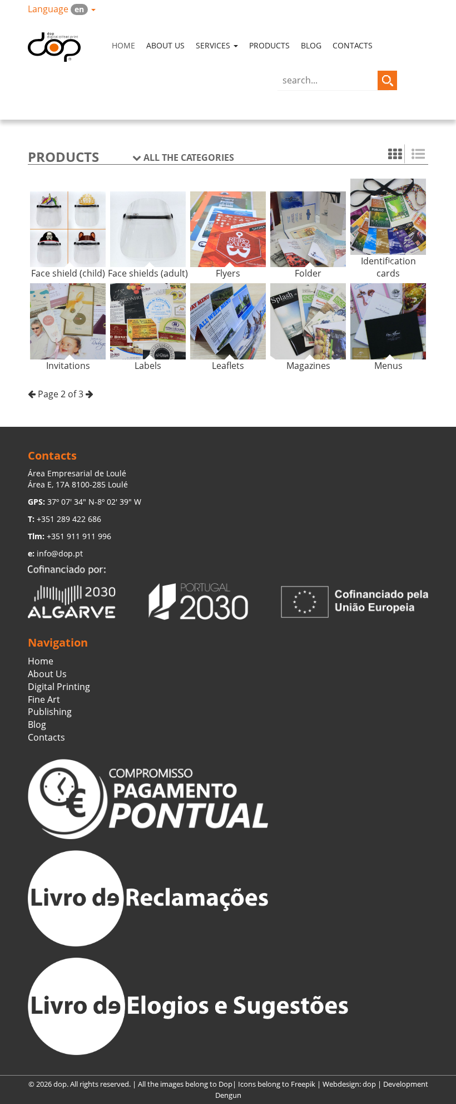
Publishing (50, 712)
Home (123, 45)
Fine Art (44, 699)
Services (214, 45)
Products (269, 45)
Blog (311, 45)
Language (56, 9)
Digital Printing (59, 687)
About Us (165, 45)
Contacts (353, 45)
